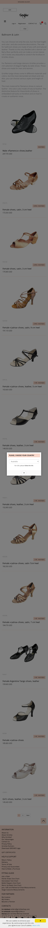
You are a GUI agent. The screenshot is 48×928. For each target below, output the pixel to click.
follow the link (29, 466)
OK (24, 473)
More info (36, 925)
